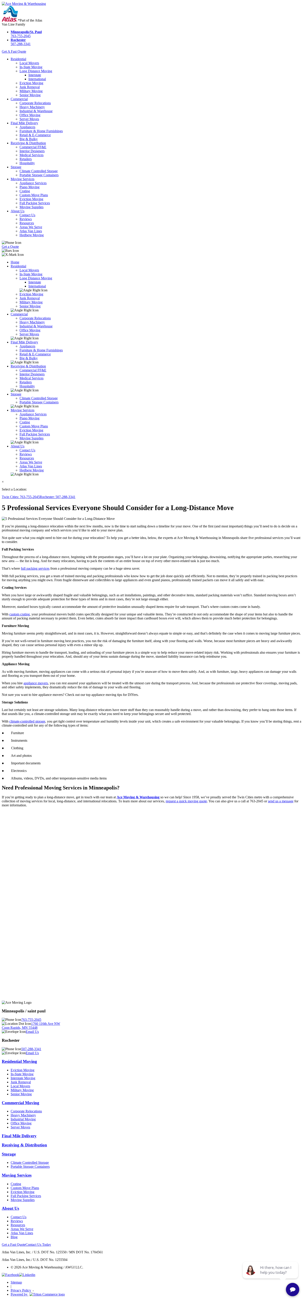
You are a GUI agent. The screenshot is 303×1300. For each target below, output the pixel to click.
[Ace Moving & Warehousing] (24, 4)
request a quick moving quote (186, 801)
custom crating (19, 614)
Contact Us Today (38, 1244)
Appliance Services (33, 183)
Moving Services (22, 179)
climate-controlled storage (27, 721)
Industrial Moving (23, 1119)
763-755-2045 (26, 34)
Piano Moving (29, 187)
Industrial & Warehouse (36, 111)
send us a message (280, 801)
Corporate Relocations (35, 103)
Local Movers (29, 63)
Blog (14, 1237)
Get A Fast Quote (14, 51)
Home (15, 262)
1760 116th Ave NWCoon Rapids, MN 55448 (31, 1026)
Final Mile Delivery (24, 123)
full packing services (35, 568)
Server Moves (29, 119)
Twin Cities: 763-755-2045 (21, 497)
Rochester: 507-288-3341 (57, 497)
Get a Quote (10, 246)
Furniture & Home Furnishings (41, 131)
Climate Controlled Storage (39, 171)
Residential (18, 59)
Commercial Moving (20, 1102)
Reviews (26, 219)
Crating (25, 191)
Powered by (19, 1294)
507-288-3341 (21, 42)
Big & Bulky (29, 139)
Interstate (34, 75)
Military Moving (31, 91)
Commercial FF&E (33, 147)
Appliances (27, 127)
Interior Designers (32, 151)
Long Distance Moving (36, 71)
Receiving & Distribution (28, 143)
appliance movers (36, 683)
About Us (17, 211)
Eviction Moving (31, 83)
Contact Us (27, 215)
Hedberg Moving (32, 235)
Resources (27, 223)
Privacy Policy (21, 1290)
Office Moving (30, 115)
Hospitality (27, 163)
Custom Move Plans (34, 195)
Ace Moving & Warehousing (138, 797)
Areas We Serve (31, 227)
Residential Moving (19, 1061)
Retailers (26, 159)
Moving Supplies (31, 207)
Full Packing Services (35, 203)
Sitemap (16, 1282)
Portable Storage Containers (39, 175)
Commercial (19, 99)
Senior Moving (30, 95)
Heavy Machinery (32, 107)
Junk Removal (30, 87)
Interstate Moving (23, 1078)
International (37, 79)
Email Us (32, 1032)
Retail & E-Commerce (35, 135)
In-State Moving (31, 67)
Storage (16, 167)
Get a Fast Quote (14, 1244)
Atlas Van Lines (31, 231)
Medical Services (31, 155)
